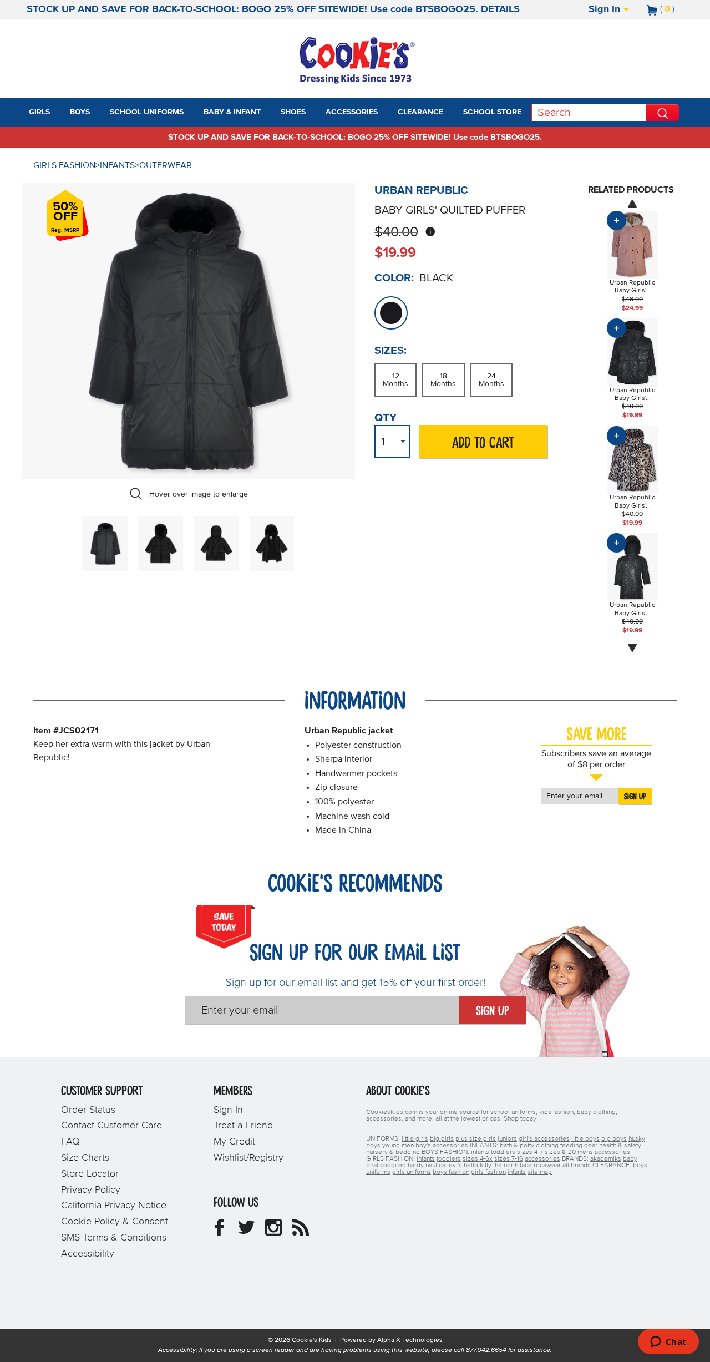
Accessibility (87, 1254)
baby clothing (596, 1112)
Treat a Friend (243, 1126)
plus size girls (475, 1139)
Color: (394, 277)
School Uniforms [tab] (147, 112)
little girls (415, 1139)
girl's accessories (544, 1139)
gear (590, 1145)
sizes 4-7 (530, 1152)
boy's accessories (441, 1145)
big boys (614, 1139)
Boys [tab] (80, 112)
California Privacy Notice (113, 1206)
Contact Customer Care (111, 1126)
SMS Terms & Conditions (113, 1238)
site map (540, 1172)
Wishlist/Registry (248, 1158)
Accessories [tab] (352, 112)
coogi (388, 1165)
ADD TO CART (483, 444)
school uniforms (513, 1112)
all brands (576, 1165)
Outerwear (165, 165)
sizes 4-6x (478, 1159)
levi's (454, 1165)
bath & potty (517, 1145)
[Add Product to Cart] (616, 220)
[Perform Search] (662, 112)
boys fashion (451, 1172)
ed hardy (411, 1165)
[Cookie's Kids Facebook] (219, 1232)
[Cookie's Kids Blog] (300, 1232)
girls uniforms (411, 1172)
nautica (435, 1165)
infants (480, 1152)
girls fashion (488, 1172)
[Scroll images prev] (632, 203)
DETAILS (500, 9)
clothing (547, 1145)
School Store (492, 112)
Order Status (88, 1110)
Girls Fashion (64, 165)
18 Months (443, 380)
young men (398, 1145)
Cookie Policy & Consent (114, 1222)
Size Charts (85, 1158)
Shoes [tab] (293, 112)
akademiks (605, 1159)
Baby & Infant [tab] (232, 112)
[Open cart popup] (678, 10)
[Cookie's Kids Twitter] (246, 1232)
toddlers (503, 1152)
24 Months (491, 380)
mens (585, 1152)
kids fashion (556, 1112)
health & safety (620, 1145)
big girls (442, 1139)
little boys (585, 1139)
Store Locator (90, 1174)
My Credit (234, 1142)
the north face (512, 1165)
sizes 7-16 (508, 1159)
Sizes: (390, 350)
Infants (117, 165)
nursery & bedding (393, 1152)
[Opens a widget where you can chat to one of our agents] (668, 1342)
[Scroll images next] (632, 648)
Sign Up (635, 796)
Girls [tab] (39, 112)
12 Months (395, 380)
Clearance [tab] (420, 112)
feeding (571, 1145)
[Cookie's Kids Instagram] (273, 1232)
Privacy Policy (90, 1190)
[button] (59, 112)
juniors (507, 1139)
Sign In (606, 9)
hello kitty (477, 1165)
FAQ (70, 1142)
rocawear (547, 1165)
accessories (612, 1152)
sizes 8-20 (560, 1152)
